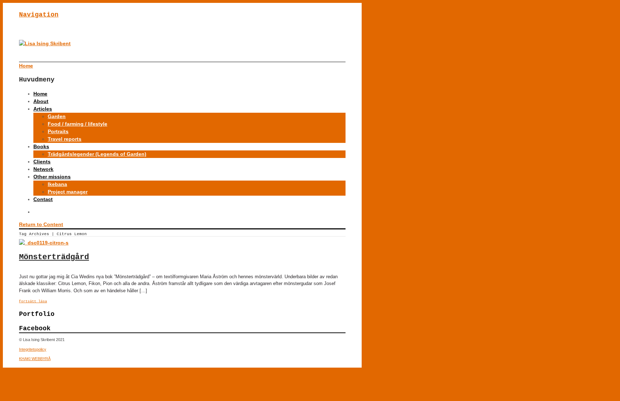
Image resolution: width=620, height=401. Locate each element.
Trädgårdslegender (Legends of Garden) (97, 154)
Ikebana (57, 184)
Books (41, 146)
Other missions (52, 176)
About (40, 101)
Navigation (38, 14)
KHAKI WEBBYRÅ (35, 358)
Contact (43, 199)
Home (40, 94)
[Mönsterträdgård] (44, 243)
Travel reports (64, 139)
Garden (57, 116)
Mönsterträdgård (54, 257)
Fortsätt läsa (33, 301)
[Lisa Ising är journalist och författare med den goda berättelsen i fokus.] (45, 43)
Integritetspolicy (32, 349)
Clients (42, 161)
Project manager (68, 192)
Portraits (58, 131)
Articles (42, 109)
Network (43, 169)
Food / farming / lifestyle (77, 124)
